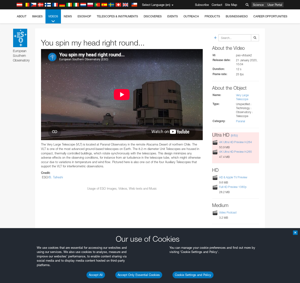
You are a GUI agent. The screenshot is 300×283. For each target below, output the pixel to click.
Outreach (191, 16)
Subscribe (202, 5)
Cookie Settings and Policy (193, 275)
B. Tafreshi (56, 177)
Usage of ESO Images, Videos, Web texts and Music (122, 188)
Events (172, 16)
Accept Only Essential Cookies (139, 275)
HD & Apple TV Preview (233, 177)
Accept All (96, 275)
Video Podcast (228, 212)
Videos (53, 16)
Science (258, 5)
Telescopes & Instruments (117, 16)
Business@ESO (237, 16)
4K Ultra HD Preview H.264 (235, 142)
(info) (234, 135)
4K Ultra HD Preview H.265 (235, 151)
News (68, 16)
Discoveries (153, 16)
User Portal (274, 5)
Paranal (240, 121)
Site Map (231, 5)
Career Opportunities (270, 16)
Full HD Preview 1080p (233, 187)
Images (37, 16)
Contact (217, 5)
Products (212, 16)
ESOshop (84, 16)
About (21, 16)
